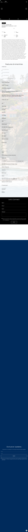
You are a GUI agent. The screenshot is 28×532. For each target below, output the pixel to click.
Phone (3, 205)
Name (3, 202)
